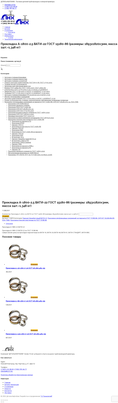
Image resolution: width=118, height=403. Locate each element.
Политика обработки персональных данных (17, 375)
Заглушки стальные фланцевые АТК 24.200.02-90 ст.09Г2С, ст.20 (27, 95)
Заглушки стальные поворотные (15, 79)
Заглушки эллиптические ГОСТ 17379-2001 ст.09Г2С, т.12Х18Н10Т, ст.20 (29, 98)
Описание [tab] (9, 223)
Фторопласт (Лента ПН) (20, 141)
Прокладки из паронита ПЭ (21, 121)
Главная (7, 27)
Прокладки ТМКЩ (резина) (21, 142)
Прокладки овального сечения (19, 105)
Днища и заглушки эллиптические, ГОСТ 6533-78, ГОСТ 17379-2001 (28, 82)
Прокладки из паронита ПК (21, 148)
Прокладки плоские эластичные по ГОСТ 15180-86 (26, 119)
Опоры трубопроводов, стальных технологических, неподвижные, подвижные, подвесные (36, 100)
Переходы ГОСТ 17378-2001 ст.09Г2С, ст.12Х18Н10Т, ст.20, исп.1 (27, 91)
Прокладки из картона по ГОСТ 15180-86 (26, 126)
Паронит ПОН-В (17, 134)
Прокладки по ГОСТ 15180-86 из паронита (27, 132)
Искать (3, 65)
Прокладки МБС (17, 130)
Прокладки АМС (17, 135)
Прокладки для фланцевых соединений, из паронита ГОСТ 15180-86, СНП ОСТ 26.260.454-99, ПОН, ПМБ (41, 102)
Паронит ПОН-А (17, 125)
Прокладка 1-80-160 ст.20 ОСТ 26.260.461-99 (25, 301)
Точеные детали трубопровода (15, 84)
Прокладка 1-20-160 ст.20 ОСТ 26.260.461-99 (25, 268)
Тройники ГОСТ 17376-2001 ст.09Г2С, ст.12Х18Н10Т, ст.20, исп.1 (27, 93)
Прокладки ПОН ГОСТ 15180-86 (19, 107)
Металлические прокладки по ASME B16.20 (23, 153)
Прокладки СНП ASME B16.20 (18, 104)
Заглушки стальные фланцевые (15, 77)
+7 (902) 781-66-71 (20, 369)
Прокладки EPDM (18, 123)
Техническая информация (13, 39)
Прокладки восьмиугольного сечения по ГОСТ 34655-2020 (29, 112)
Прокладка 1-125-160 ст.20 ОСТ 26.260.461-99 (26, 334)
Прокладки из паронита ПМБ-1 (22, 146)
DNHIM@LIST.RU (9, 5)
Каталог (7, 29)
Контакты (11, 32)
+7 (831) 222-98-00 (10, 7)
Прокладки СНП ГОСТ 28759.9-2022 (21, 114)
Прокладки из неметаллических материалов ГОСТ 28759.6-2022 (31, 118)
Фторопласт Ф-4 (18, 137)
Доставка (7, 34)
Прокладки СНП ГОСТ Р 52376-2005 (21, 111)
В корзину (5, 216)
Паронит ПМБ (17, 144)
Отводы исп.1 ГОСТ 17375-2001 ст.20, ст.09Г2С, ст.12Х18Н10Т (26, 90)
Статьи (10, 37)
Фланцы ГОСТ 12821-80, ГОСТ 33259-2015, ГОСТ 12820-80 (25, 88)
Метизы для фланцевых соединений (17, 97)
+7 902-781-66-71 (10, 8)
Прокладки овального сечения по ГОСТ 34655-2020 (26, 151)
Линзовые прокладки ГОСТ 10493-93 (21, 116)
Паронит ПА (16, 149)
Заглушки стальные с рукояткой (15, 81)
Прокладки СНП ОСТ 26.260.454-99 (20, 109)
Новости (7, 389)
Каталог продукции (11, 385)
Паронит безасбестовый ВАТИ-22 (24, 139)
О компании (8, 30)
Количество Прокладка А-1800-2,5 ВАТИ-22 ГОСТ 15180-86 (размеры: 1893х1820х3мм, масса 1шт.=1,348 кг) (40, 214)
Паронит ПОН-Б (17, 128)
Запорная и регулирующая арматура (17, 86)
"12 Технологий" (46, 396)
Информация (8, 36)
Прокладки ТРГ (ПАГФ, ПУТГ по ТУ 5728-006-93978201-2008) (30, 155)
